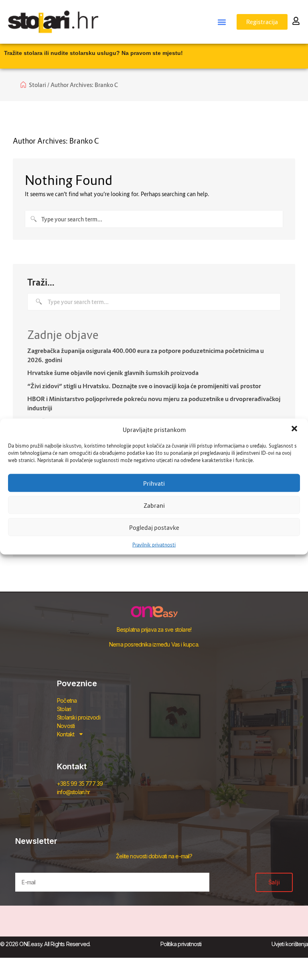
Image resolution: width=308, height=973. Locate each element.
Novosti (66, 725)
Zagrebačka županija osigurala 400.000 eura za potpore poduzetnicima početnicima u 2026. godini (145, 355)
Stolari (64, 708)
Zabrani (154, 505)
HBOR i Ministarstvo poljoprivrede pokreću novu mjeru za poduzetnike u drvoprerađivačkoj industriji (153, 403)
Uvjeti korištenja (290, 944)
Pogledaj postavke (154, 527)
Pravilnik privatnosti (154, 545)
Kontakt (65, 734)
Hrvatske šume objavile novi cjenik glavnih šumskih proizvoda (113, 372)
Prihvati (154, 482)
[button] (295, 429)
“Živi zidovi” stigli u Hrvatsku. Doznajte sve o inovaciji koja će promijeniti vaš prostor (144, 385)
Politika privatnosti (181, 944)
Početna (67, 700)
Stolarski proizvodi (78, 717)
